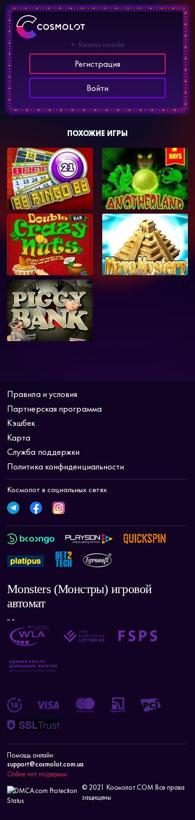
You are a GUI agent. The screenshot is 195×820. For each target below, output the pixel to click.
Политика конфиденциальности (65, 466)
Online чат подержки (37, 774)
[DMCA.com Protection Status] (42, 792)
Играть (32, 193)
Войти (97, 88)
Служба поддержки (43, 452)
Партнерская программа (54, 409)
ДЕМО (72, 197)
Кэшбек (21, 423)
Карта (18, 437)
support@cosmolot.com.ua (45, 764)
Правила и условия (42, 394)
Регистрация (97, 64)
